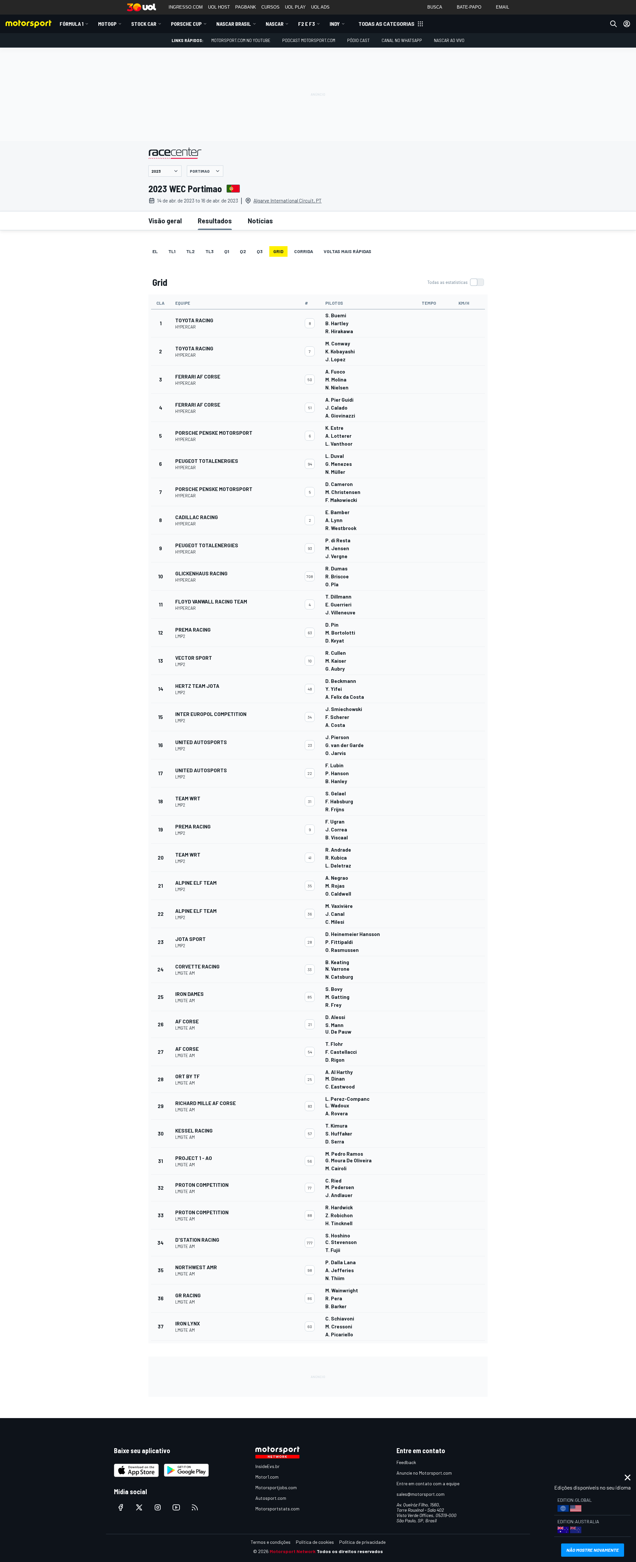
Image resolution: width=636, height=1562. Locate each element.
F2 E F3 (306, 24)
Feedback (406, 1462)
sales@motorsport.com (421, 1494)
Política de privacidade (362, 1542)
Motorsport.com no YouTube (240, 40)
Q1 (226, 251)
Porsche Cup (186, 24)
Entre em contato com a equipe (428, 1483)
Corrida (303, 251)
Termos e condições (271, 1542)
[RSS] (194, 1507)
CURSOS (270, 7)
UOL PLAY (295, 7)
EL (155, 251)
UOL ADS (320, 7)
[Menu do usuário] (626, 23)
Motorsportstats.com (277, 1508)
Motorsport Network (293, 1551)
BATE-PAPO (469, 7)
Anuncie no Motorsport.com (424, 1473)
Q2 (243, 251)
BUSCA (434, 7)
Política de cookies (315, 1542)
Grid (278, 251)
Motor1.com (267, 1477)
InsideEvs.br (267, 1466)
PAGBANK (245, 7)
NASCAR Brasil (233, 24)
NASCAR (275, 24)
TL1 (172, 251)
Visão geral (165, 221)
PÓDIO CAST (358, 40)
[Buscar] (613, 23)
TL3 (209, 251)
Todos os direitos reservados (350, 1551)
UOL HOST (219, 7)
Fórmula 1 (71, 24)
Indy (335, 24)
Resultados (215, 221)
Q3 (260, 251)
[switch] (455, 282)
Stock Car (143, 24)
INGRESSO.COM (186, 7)
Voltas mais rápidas (347, 251)
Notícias (260, 221)
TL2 (190, 251)
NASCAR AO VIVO (449, 40)
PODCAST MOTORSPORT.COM (308, 40)
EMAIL (502, 7)
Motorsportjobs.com (276, 1487)
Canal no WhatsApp (402, 40)
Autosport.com (270, 1498)
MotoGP (107, 24)
